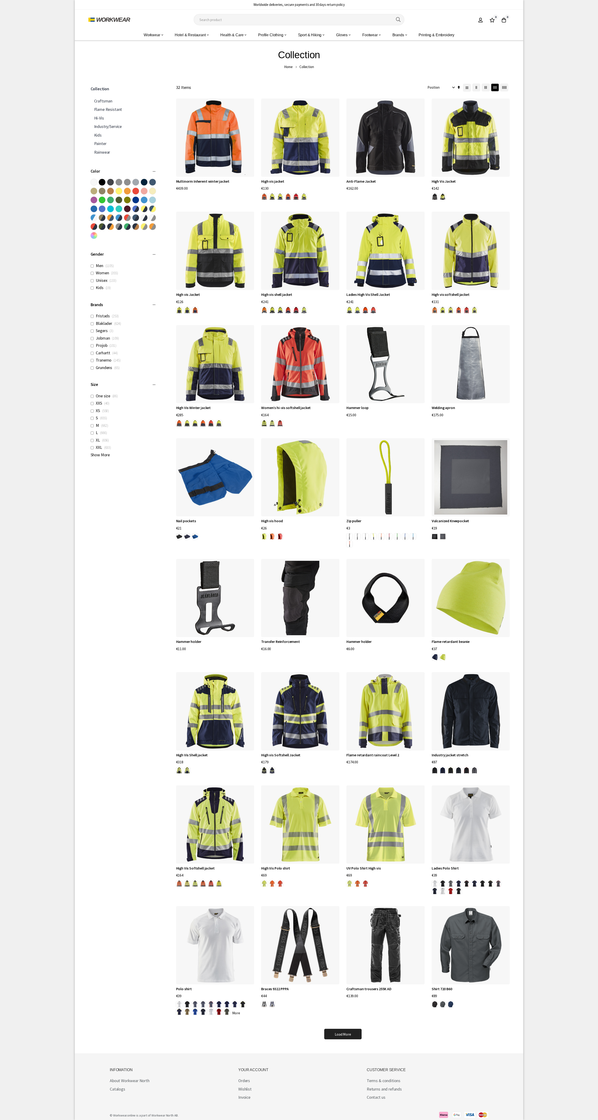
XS (103, 410)
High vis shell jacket (276, 294)
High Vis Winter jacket (193, 407)
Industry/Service (108, 126)
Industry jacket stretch (450, 755)
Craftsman (103, 101)
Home (288, 67)
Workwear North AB (164, 1115)
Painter (100, 143)
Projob (107, 345)
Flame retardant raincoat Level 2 (372, 755)
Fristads (108, 316)
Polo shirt (184, 988)
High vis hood (272, 520)
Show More (100, 454)
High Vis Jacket (444, 181)
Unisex (107, 280)
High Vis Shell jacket (192, 755)
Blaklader (109, 323)
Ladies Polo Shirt (445, 868)
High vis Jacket (188, 294)
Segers (105, 330)
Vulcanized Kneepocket (450, 520)
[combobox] (299, 19)
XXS (103, 403)
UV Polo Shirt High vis (363, 868)
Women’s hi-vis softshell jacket (286, 407)
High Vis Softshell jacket (195, 868)
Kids (104, 287)
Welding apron (443, 407)
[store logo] (109, 20)
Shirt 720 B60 (442, 988)
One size (107, 396)
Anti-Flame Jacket (361, 181)
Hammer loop (357, 407)
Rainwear (102, 152)
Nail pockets (186, 520)
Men (105, 265)
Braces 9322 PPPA (274, 988)
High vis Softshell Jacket (280, 755)
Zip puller (353, 520)
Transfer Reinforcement (280, 641)
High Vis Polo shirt (275, 868)
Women (108, 272)
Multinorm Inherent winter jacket (202, 181)
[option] (264, 197)
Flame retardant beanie (451, 641)
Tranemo (109, 360)
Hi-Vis (99, 118)
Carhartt (107, 352)
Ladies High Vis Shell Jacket (368, 294)
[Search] (398, 19)
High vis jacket (272, 181)
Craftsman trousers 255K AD (369, 988)
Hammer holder (188, 641)
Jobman (108, 338)
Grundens (108, 367)
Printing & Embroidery (436, 35)
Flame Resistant (108, 109)
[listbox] (285, 197)
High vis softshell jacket (451, 294)
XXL (104, 447)
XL (103, 440)
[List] (467, 88)
